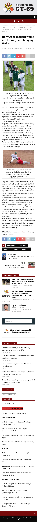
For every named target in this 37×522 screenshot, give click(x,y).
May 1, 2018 (7, 48)
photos (22, 232)
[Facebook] (14, 21)
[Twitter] (18, 21)
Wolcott (7, 249)
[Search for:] (18, 321)
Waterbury (23, 245)
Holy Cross (11, 245)
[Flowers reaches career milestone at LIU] (6, 307)
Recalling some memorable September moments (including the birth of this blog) (22, 294)
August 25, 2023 (17, 299)
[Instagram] (22, 21)
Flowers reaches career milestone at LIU (20, 306)
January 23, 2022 (17, 309)
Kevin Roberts (18, 48)
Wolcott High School (21, 249)
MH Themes (19, 520)
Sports (12, 27)
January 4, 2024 (17, 285)
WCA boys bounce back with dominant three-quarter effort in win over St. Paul (23, 281)
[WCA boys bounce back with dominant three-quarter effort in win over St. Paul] (6, 282)
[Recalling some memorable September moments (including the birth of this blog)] (6, 293)
